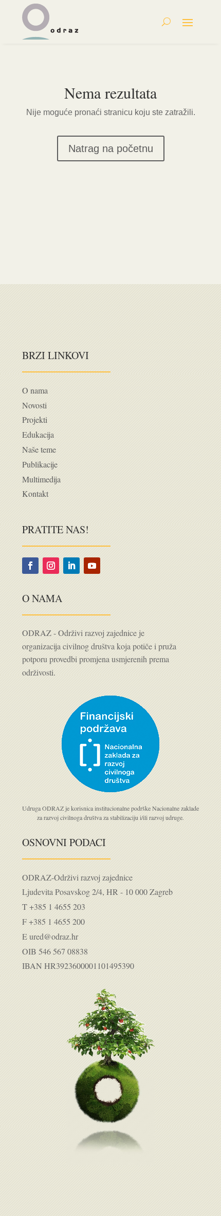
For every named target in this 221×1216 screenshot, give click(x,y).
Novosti (34, 405)
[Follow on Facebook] (30, 565)
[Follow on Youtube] (92, 565)
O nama (35, 390)
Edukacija (38, 434)
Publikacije (40, 464)
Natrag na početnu (110, 148)
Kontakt (35, 493)
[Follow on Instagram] (51, 565)
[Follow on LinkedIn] (71, 565)
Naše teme (39, 449)
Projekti (34, 419)
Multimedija (41, 479)
